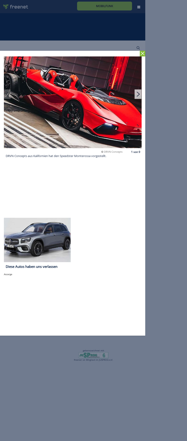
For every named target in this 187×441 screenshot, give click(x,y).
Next (138, 94)
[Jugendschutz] (93, 354)
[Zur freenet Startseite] (14, 5)
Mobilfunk (104, 6)
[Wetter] (117, 47)
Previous (7, 94)
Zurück (142, 53)
